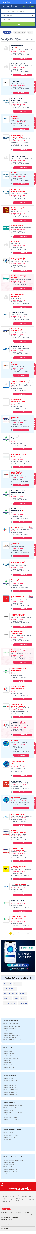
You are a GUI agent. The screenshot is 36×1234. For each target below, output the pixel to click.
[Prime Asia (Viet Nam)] (6, 457)
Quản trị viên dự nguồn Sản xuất (17, 208)
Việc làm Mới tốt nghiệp (10, 1108)
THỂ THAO (24, 1194)
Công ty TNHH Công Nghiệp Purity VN (21, 139)
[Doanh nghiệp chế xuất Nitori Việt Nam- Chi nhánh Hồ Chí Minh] (6, 228)
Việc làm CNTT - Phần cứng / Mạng (13, 1040)
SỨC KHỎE (24, 1199)
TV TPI (12, 902)
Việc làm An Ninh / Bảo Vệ (10, 1024)
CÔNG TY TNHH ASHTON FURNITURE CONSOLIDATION (18, 366)
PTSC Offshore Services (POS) (19, 421)
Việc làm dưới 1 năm (8, 1164)
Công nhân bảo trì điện (18, 312)
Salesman (23, 993)
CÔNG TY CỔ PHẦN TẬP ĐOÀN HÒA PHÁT (21, 49)
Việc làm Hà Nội (7, 1051)
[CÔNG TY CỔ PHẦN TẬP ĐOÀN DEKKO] (6, 868)
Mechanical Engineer (14, 723)
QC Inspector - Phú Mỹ (17, 346)
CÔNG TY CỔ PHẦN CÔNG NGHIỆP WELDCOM (20, 783)
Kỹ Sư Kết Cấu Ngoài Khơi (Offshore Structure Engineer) (18, 687)
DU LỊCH (11, 1201)
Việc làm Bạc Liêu (8, 1060)
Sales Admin (8, 984)
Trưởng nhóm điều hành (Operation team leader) (18, 491)
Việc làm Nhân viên (8, 1110)
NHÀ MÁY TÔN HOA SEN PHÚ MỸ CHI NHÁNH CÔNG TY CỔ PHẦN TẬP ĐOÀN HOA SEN (21, 211)
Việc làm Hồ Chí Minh (9, 1053)
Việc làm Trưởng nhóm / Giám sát (12, 1112)
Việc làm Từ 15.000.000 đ (10, 1087)
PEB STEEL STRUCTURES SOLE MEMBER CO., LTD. (19, 332)
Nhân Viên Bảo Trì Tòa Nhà (17, 597)
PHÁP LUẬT (4, 1201)
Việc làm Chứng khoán (9, 1037)
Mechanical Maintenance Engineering (16, 117)
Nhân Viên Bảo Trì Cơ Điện (14, 276)
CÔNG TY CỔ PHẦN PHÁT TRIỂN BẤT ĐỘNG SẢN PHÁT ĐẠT (20, 385)
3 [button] (17, 933)
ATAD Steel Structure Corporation (20, 348)
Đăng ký (25, 6)
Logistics (23, 998)
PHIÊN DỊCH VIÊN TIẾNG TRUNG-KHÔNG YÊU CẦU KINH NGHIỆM (18, 614)
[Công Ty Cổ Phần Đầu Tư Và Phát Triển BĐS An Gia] (6, 598)
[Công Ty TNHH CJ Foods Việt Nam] (6, 529)
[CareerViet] (23, 1188)
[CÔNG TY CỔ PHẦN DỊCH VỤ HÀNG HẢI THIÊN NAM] (6, 689)
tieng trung (7, 998)
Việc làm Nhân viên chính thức (11, 1133)
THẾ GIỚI (5, 1199)
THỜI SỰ (5, 1196)
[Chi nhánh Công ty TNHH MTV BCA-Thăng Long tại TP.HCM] (6, 743)
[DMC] (6, 438)
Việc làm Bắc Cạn (8, 1062)
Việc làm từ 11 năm (8, 1174)
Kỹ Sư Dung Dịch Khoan (18, 580)
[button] (30, 2)
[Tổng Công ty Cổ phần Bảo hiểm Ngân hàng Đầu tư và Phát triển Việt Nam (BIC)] (6, 707)
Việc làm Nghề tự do (9, 1137)
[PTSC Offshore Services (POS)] (6, 419)
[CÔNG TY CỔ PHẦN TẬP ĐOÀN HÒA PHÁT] (6, 48)
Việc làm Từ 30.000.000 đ (10, 1092)
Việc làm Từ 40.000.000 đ (10, 1094)
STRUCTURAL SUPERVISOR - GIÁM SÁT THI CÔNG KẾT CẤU (18, 831)
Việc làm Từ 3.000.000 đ (10, 1078)
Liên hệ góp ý (4, 1228)
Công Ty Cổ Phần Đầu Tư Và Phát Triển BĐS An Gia (21, 600)
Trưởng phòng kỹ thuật (18, 64)
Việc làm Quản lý (8, 1115)
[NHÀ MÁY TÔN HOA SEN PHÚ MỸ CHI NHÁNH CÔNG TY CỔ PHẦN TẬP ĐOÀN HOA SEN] (6, 210)
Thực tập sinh (23, 1003)
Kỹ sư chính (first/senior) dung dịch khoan (18, 437)
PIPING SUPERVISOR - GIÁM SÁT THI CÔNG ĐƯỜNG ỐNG (17, 849)
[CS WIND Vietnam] (6, 402)
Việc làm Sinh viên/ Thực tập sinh (12, 1105)
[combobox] (18, 11)
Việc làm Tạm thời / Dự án (10, 1135)
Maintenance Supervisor (15, 363)
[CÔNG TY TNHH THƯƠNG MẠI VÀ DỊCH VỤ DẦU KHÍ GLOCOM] (6, 652)
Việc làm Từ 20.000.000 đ (10, 1090)
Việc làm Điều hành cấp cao (11, 1119)
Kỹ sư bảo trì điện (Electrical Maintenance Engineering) (18, 190)
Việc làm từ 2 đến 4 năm (10, 1167)
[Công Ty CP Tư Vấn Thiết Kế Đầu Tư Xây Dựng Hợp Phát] (6, 816)
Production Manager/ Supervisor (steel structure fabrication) (17, 329)
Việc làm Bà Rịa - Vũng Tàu (11, 1058)
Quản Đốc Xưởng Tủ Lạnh (17, 46)
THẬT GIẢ (31, 1199)
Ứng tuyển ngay (23, 58)
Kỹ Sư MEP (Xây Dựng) (17, 814)
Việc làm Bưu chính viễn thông (11, 1035)
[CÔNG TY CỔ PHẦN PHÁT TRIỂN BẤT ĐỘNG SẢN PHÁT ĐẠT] (6, 384)
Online (16, 998)
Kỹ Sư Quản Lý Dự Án (17, 527)
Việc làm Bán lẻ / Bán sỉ (9, 1028)
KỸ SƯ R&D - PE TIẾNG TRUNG (15, 80)
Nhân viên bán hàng (10, 1003)
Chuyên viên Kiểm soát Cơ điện (18, 382)
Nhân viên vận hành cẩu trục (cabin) (18, 563)
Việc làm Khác (7, 1139)
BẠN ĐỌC (31, 1196)
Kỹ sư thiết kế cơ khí (17, 242)
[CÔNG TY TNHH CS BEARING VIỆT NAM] (6, 886)
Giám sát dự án (15, 797)
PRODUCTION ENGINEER (18, 884)
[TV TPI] (6, 902)
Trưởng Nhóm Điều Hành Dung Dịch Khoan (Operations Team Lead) (18, 669)
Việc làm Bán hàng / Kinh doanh (12, 1026)
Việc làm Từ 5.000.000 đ (10, 1080)
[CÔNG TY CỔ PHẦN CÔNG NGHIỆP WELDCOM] (6, 783)
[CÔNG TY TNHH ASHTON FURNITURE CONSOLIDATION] (6, 365)
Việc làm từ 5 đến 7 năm (10, 1169)
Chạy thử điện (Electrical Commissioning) (16, 418)
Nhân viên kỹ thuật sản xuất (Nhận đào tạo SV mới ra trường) (18, 258)
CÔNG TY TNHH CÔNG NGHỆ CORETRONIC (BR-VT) (18, 83)
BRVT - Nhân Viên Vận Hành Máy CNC (17, 295)
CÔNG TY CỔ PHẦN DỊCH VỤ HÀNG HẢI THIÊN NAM (21, 690)
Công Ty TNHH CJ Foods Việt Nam (20, 529)
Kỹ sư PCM (14, 173)
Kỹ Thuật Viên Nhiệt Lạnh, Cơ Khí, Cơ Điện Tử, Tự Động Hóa (18, 155)
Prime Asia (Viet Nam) (17, 458)
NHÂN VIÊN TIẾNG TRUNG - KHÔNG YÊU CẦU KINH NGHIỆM (16, 473)
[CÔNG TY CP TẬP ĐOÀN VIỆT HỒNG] (6, 260)
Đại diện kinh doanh (10, 988)
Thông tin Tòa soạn (6, 1223)
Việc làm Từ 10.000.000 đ (10, 1085)
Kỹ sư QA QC (14, 741)
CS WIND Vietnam (15, 403)
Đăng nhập (32, 6)
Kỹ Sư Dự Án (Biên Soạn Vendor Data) (15, 650)
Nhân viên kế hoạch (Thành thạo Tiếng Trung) (17, 136)
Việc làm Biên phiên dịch (10, 1033)
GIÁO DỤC (31, 1194)
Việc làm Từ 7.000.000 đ (10, 1083)
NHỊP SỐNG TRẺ (18, 1194)
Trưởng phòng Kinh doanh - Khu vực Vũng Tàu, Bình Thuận (17, 705)
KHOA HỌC (24, 1196)
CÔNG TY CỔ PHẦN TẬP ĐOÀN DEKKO (21, 870)
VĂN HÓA (18, 1198)
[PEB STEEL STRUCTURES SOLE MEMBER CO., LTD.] (6, 331)
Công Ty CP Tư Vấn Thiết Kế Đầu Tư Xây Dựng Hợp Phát (21, 816)
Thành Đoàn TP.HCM (6, 1224)
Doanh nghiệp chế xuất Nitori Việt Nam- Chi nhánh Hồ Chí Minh (21, 228)
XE (11, 1199)
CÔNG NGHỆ (11, 1196)
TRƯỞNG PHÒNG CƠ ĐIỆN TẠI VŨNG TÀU (18, 867)
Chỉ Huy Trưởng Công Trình (17, 762)
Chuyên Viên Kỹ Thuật (17, 900)
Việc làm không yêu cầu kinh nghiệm (13, 1160)
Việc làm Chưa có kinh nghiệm (11, 1162)
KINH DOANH (11, 1194)
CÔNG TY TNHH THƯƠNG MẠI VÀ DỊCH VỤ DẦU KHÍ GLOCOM (21, 653)
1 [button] (10, 933)
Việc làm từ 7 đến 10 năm (10, 1171)
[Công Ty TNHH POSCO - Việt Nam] (6, 101)
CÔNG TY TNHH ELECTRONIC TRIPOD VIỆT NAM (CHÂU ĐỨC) (21, 618)
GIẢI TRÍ (18, 1201)
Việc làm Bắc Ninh (8, 1067)
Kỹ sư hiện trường (16, 781)
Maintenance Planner (15, 544)
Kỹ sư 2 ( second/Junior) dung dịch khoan (18, 509)
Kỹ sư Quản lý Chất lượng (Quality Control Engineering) (18, 99)
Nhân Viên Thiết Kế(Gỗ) (18, 225)
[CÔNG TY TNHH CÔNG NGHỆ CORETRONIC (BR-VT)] (6, 82)
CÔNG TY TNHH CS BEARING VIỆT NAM (21, 886)
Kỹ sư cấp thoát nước (10, 993)
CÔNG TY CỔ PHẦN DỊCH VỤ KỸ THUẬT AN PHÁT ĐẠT (21, 244)
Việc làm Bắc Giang (8, 1065)
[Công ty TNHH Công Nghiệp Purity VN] (6, 138)
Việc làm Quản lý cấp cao (10, 1117)
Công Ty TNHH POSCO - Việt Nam (19, 102)
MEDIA (4, 1194)
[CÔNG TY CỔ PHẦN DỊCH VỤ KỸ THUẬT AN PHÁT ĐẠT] (6, 244)
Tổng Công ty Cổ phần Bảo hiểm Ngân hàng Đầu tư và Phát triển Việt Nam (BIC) (21, 708)
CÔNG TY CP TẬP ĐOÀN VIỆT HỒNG (20, 261)
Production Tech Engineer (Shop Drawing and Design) (18, 400)
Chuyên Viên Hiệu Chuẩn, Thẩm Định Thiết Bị (18, 917)
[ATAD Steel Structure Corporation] (6, 349)
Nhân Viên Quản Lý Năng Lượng (18, 455)
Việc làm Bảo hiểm (8, 1031)
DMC (12, 440)
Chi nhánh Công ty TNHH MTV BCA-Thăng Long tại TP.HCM (19, 743)
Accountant (17, 984)
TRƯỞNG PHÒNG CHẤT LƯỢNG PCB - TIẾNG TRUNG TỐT (17, 632)
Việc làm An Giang (8, 1055)
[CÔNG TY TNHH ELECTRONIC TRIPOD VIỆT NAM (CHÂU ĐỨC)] (6, 616)
